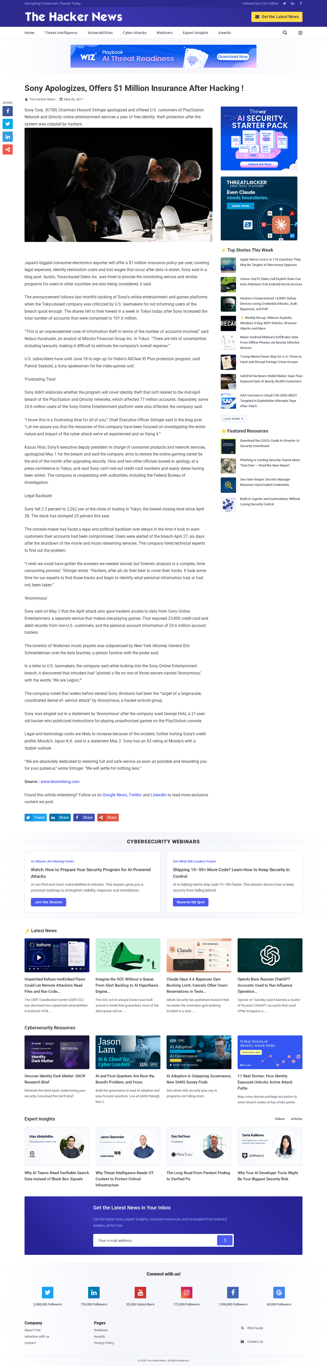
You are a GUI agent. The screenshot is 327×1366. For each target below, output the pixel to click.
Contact (30, 1343)
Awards (224, 33)
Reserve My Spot (191, 902)
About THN (32, 1330)
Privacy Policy (104, 1343)
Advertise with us (37, 1336)
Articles (296, 1119)
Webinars (164, 33)
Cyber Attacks (134, 33)
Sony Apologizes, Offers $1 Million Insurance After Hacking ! (134, 88)
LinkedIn (159, 794)
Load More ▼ (234, 418)
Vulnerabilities (100, 33)
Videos (280, 1119)
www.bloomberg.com (60, 781)
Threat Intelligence (61, 33)
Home (29, 33)
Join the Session (48, 902)
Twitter (135, 794)
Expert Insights (195, 33)
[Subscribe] (224, 1240)
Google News (115, 794)
